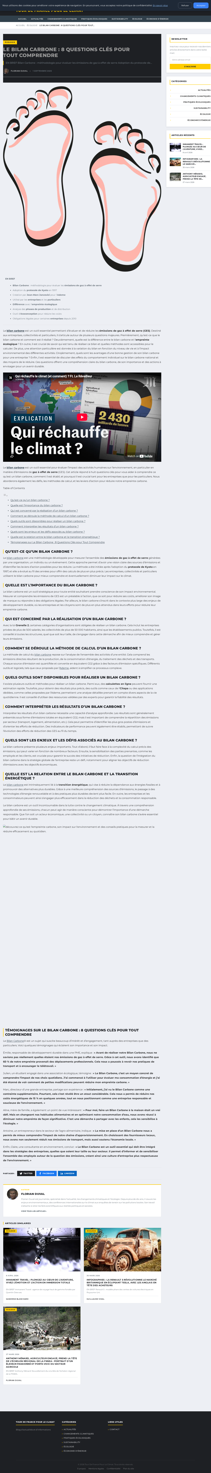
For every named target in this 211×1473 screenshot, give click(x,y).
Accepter (200, 5)
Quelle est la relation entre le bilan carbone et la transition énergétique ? (55, 537)
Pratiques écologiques (94, 19)
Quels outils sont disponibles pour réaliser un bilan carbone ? (48, 521)
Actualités (37, 19)
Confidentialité (113, 1468)
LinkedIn (69, 1173)
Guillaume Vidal (95, 1299)
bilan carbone (15, 330)
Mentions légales (96, 1468)
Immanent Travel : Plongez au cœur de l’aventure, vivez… (194, 146)
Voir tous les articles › (34, 1211)
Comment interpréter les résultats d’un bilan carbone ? (45, 526)
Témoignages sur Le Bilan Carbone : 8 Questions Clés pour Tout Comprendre (58, 542)
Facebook (48, 1173)
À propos (81, 1468)
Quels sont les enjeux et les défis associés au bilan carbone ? (48, 531)
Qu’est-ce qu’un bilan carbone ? (30, 500)
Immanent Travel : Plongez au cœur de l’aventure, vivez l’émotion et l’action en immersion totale (40, 1281)
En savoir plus (160, 5)
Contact (114, 1429)
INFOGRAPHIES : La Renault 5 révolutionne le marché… (196, 161)
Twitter (28, 1173)
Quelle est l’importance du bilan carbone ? (37, 505)
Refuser (185, 5)
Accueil (22, 19)
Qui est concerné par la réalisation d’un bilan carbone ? (44, 510)
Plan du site (128, 1468)
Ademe (64, 668)
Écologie (137, 19)
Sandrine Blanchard (17, 1299)
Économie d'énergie (158, 19)
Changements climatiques (62, 19)
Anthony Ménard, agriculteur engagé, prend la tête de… (194, 176)
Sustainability (120, 19)
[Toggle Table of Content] (5, 495)
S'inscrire (190, 66)
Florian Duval (33, 1193)
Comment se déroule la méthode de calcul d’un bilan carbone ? (50, 515)
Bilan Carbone (15, 1040)
